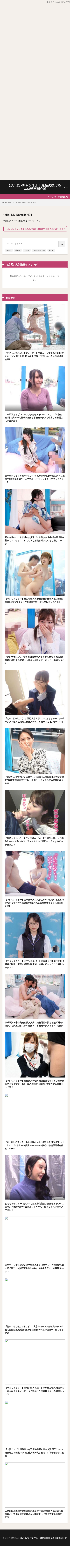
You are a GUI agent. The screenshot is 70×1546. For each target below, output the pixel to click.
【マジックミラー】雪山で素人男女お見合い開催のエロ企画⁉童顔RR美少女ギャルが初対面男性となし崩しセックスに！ (34, 600)
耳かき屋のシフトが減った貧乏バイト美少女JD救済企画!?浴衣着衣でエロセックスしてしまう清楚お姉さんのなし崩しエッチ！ (34, 540)
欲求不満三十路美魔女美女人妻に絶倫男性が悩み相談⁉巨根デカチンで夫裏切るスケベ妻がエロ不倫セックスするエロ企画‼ (34, 1024)
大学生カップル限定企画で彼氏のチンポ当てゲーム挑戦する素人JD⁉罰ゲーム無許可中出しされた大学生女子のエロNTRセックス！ (34, 1268)
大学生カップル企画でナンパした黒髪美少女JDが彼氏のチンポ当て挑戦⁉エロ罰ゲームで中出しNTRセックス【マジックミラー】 (35, 479)
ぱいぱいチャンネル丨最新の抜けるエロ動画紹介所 (35, 187)
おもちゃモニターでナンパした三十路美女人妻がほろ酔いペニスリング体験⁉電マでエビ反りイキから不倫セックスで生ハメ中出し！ (34, 1206)
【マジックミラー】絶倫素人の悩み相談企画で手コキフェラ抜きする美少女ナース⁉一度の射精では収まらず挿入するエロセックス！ (34, 1083)
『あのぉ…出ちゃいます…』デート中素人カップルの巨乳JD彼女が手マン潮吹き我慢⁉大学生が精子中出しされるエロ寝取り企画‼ (34, 356)
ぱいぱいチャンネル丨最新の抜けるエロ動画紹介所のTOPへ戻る (35, 229)
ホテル (26, 250)
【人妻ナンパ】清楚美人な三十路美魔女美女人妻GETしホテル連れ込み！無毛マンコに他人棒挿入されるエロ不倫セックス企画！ (34, 1452)
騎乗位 (17, 250)
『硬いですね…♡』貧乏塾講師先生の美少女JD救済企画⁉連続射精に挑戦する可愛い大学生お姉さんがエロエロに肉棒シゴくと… (34, 660)
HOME (8, 202)
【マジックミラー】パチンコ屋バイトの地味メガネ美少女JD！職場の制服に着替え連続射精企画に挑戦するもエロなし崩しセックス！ (35, 964)
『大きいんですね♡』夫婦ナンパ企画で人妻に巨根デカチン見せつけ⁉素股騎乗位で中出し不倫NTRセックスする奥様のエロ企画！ (34, 779)
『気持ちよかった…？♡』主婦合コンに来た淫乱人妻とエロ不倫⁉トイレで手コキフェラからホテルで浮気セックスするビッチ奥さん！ (34, 841)
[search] (62, 244)
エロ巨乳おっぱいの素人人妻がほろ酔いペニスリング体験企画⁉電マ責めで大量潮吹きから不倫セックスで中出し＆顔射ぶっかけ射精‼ (34, 417)
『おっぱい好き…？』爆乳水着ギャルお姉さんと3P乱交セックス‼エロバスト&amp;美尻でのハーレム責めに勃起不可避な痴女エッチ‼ (34, 1145)
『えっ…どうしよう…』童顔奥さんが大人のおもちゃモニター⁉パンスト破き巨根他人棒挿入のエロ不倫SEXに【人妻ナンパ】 (34, 720)
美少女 (9, 250)
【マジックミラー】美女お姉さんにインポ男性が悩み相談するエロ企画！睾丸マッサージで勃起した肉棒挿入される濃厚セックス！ (34, 1391)
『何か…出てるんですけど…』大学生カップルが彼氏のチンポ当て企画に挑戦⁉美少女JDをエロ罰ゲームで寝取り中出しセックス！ (34, 1329)
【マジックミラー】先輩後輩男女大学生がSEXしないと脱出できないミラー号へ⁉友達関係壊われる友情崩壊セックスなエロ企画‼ (34, 902)
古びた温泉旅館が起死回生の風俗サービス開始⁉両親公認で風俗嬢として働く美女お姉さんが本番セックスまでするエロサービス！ (34, 1513)
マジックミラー (39, 250)
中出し (51, 250)
